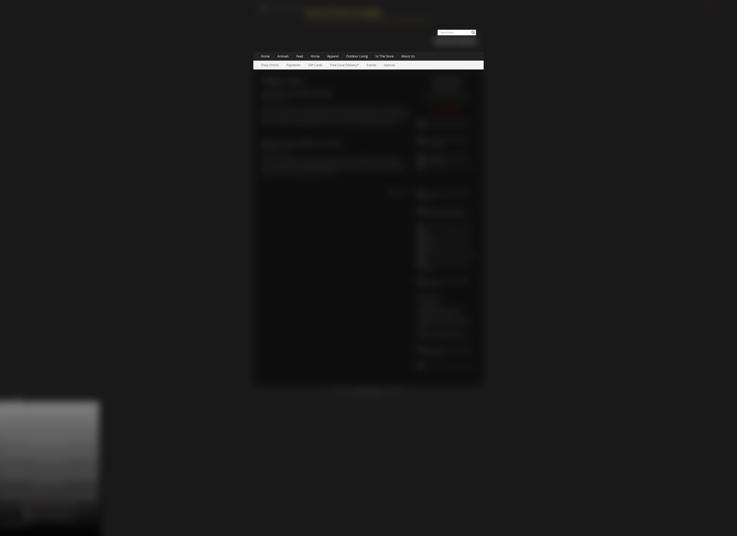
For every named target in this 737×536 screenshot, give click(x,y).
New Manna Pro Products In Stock (296, 93)
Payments (293, 65)
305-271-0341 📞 (447, 93)
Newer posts (399, 192)
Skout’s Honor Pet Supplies (438, 314)
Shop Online (270, 65)
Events (371, 65)
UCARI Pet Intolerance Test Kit (440, 309)
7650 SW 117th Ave (447, 84)
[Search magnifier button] (473, 32)
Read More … (390, 123)
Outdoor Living (357, 56)
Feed (299, 56)
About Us (408, 56)
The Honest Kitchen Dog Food (440, 332)
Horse (315, 56)
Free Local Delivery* (344, 65)
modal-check (9, 399)
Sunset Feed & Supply (343, 12)
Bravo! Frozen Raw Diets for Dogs (442, 337)
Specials (389, 65)
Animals (283, 56)
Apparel (333, 56)
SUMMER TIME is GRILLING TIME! (442, 318)
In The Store (385, 56)
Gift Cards (315, 65)
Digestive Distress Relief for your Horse (301, 143)
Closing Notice (428, 305)
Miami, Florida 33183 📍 (447, 89)
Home (265, 56)
